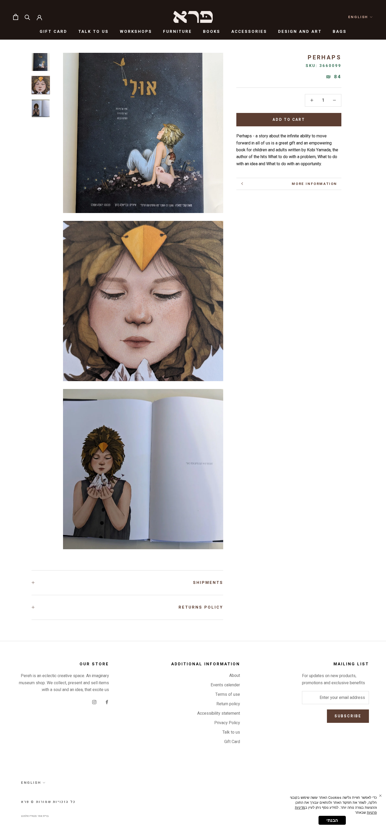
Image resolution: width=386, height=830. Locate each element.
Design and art (300, 31)
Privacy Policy (227, 723)
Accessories (249, 31)
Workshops (136, 31)
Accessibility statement (218, 713)
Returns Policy (201, 607)
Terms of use (227, 694)
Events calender (225, 685)
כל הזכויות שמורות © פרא (48, 801)
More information (314, 183)
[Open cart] (15, 17)
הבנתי (332, 820)
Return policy (228, 704)
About (234, 675)
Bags (340, 31)
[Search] (27, 17)
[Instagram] (94, 701)
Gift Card (53, 31)
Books (211, 31)
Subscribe (348, 716)
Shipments (208, 582)
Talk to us (93, 31)
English (358, 16)
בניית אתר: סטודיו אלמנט (35, 816)
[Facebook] (107, 701)
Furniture (177, 31)
